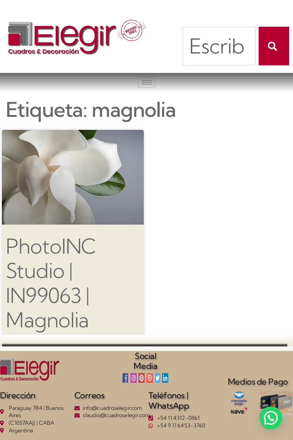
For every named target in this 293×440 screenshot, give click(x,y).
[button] (270, 417)
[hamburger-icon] (146, 82)
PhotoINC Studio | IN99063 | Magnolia (51, 283)
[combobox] (219, 46)
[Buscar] (274, 46)
